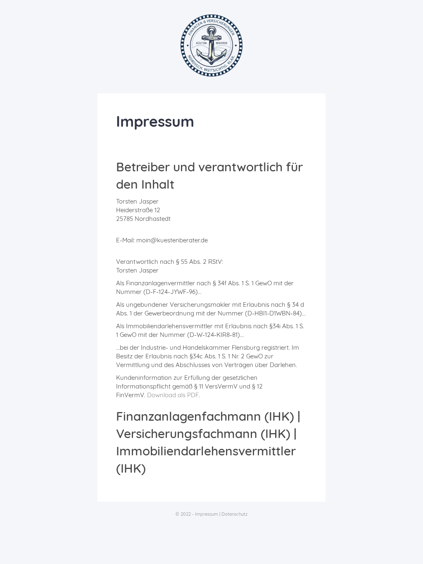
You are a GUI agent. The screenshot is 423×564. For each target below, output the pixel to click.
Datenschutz (234, 514)
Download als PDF (173, 395)
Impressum (206, 514)
